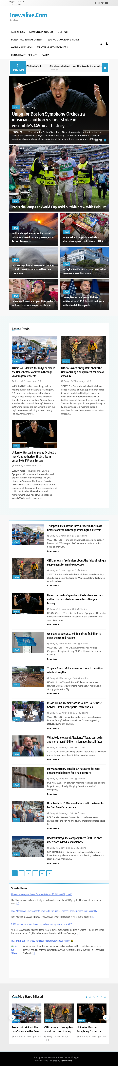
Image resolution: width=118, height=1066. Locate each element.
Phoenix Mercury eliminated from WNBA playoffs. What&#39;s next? (41, 894)
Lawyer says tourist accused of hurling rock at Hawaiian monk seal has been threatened (33, 269)
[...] (17, 903)
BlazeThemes (66, 1060)
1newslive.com (28, 15)
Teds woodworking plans (62, 39)
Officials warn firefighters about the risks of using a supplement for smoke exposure (65, 66)
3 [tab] (105, 140)
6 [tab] (105, 997)
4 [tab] (97, 997)
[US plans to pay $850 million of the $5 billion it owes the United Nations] (28, 642)
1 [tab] (96, 140)
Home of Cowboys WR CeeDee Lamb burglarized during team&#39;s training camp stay (49, 960)
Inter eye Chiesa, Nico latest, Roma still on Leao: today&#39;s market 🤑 (42, 940)
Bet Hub (63, 31)
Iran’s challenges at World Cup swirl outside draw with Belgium (59, 207)
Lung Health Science (24, 55)
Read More (52, 551)
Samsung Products (41, 31)
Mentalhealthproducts (52, 47)
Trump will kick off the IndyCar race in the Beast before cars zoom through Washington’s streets (51, 119)
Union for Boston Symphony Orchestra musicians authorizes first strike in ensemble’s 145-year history (34, 456)
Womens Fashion (22, 47)
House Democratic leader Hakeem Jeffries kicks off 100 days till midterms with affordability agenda (83, 301)
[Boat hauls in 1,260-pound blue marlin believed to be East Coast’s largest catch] (28, 811)
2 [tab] (101, 140)
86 (42, 873)
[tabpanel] (59, 110)
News (15, 107)
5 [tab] (101, 997)
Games (45, 55)
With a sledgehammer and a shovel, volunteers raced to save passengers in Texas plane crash (33, 237)
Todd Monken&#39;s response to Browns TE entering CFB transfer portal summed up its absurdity (54, 911)
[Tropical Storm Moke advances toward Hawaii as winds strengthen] (28, 676)
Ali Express (18, 31)
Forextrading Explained (26, 39)
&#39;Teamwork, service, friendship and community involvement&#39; (42, 924)
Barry (17, 381)
